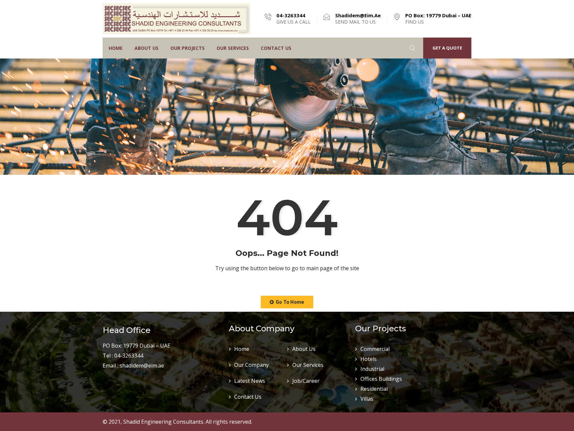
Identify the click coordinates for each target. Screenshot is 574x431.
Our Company (251, 365)
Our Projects (187, 48)
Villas (366, 398)
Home (116, 48)
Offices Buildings (381, 378)
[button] (287, 302)
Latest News (249, 380)
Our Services (233, 48)
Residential (374, 388)
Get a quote (447, 48)
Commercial (375, 349)
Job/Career (306, 380)
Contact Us (276, 48)
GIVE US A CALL (293, 18)
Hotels (368, 359)
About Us (146, 48)
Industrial (372, 369)
